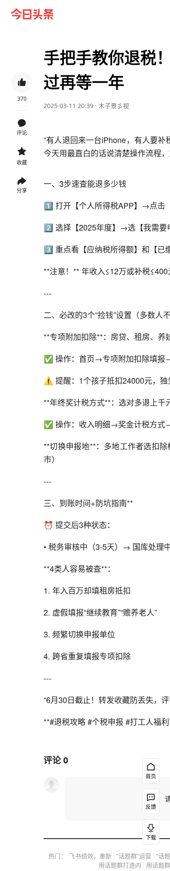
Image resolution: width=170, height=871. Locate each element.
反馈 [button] (151, 807)
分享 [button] (22, 190)
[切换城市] (129, 14)
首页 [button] (151, 776)
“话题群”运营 (133, 856)
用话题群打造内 (120, 865)
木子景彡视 (114, 105)
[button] (71, 14)
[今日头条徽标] (32, 14)
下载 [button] (151, 837)
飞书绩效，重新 (90, 856)
